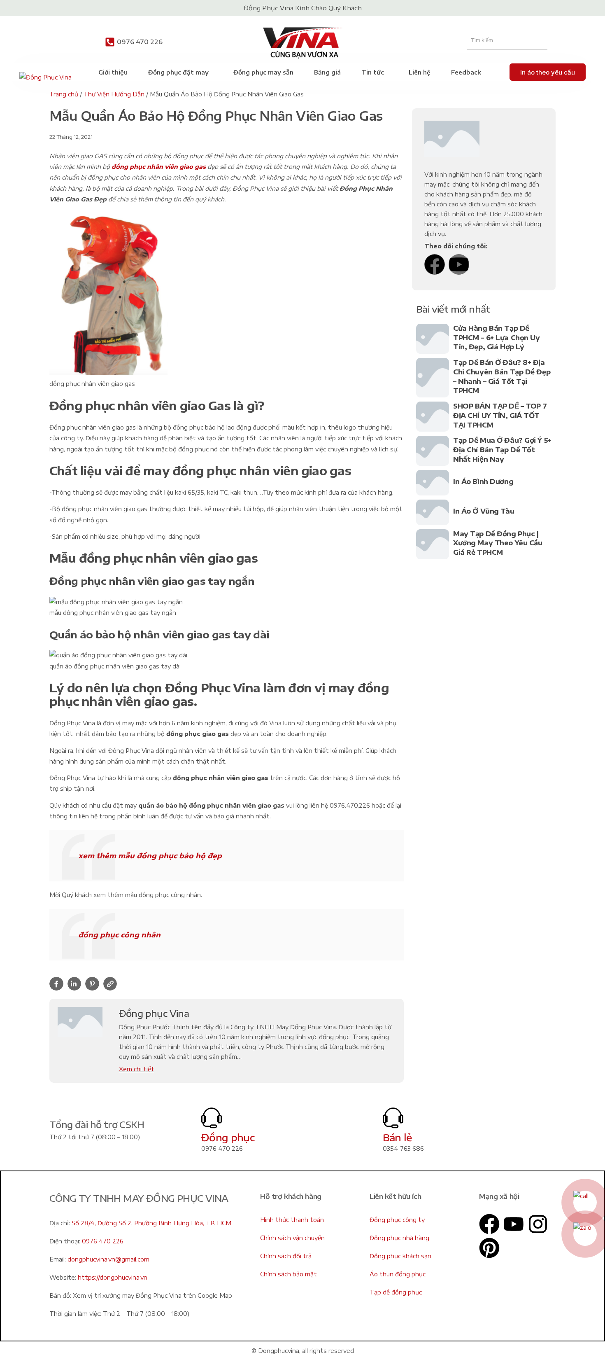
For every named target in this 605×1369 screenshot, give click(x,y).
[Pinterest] (489, 1248)
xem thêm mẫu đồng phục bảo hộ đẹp (150, 855)
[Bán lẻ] (393, 1117)
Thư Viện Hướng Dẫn (114, 94)
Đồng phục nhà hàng (399, 1237)
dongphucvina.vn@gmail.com (108, 1259)
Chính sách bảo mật (288, 1274)
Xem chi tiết (136, 1068)
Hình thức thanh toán (292, 1219)
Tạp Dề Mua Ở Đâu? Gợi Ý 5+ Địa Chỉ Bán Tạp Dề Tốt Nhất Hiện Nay (502, 449)
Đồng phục (227, 1137)
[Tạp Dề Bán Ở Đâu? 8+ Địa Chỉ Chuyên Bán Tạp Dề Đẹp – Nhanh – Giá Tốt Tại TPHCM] (432, 377)
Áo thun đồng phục (398, 1274)
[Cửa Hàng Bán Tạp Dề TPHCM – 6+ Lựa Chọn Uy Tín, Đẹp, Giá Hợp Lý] (432, 339)
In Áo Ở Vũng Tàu (483, 511)
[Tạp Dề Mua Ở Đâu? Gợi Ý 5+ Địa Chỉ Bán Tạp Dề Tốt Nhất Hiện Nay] (432, 451)
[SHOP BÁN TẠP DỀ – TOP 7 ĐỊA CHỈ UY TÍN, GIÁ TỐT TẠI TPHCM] (432, 417)
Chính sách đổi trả (286, 1255)
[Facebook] (434, 264)
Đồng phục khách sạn (400, 1255)
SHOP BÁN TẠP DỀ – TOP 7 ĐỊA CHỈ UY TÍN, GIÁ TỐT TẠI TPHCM (500, 415)
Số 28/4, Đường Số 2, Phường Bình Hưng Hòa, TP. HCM (151, 1222)
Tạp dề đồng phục (396, 1292)
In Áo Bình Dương (483, 481)
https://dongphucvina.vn (112, 1277)
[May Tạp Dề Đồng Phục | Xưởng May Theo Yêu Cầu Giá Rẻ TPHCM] (432, 544)
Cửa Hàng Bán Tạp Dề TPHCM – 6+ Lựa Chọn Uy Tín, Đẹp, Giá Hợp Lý (496, 337)
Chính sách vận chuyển (292, 1237)
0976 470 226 (140, 41)
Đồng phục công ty (397, 1219)
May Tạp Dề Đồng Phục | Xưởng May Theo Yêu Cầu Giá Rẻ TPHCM (497, 543)
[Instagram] (538, 1224)
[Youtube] (459, 264)
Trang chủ (63, 94)
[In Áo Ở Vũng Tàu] (432, 512)
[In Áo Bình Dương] (432, 482)
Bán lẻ (397, 1137)
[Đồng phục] (211, 1117)
